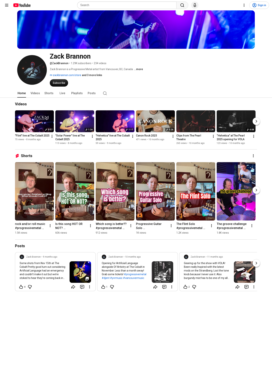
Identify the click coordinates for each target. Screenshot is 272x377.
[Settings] (244, 5)
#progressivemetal (135, 274)
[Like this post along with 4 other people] (21, 287)
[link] (55, 273)
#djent (106, 277)
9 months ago (50, 257)
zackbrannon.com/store (66, 75)
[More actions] (52, 136)
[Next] (256, 121)
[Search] (182, 5)
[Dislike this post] (30, 287)
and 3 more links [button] (92, 75)
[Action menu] (89, 287)
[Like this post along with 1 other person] (103, 287)
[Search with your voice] (195, 5)
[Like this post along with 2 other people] (185, 287)
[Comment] (82, 287)
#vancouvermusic (133, 277)
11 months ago (215, 257)
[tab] (21, 93)
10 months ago (133, 257)
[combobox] (128, 5)
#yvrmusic (116, 277)
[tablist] (136, 93)
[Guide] (6, 5)
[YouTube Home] (21, 5)
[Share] (73, 287)
